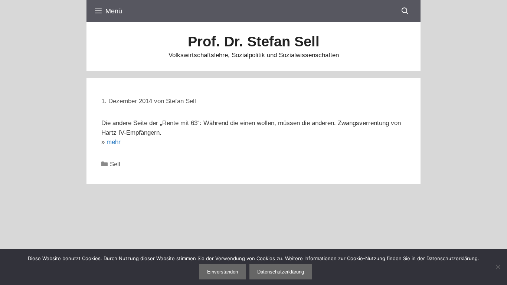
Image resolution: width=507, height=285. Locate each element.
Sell (115, 164)
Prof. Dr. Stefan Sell (254, 41)
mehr (114, 141)
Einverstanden (222, 272)
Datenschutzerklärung (280, 272)
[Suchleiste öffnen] (405, 11)
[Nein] (497, 267)
